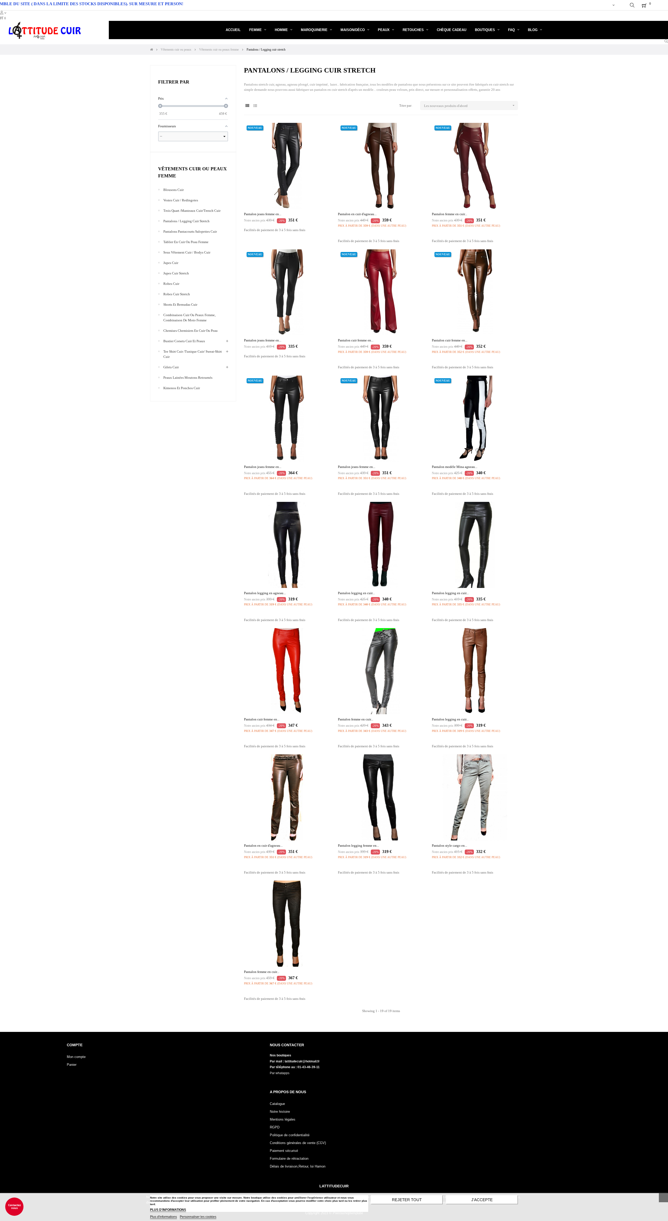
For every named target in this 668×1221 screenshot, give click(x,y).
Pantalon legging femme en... (358, 845)
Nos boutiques (281, 1055)
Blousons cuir (173, 190)
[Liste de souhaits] (320, 132)
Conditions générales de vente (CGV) (298, 1143)
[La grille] (247, 106)
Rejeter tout (407, 1200)
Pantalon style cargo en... (449, 845)
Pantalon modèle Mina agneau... (454, 467)
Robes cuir (171, 284)
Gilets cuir (171, 367)
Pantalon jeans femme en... (262, 214)
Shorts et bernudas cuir (180, 304)
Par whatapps (279, 1073)
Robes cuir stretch (176, 294)
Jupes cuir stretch (176, 273)
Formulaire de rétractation (289, 1158)
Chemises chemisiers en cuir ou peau (190, 331)
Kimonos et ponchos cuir (181, 388)
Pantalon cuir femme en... (355, 340)
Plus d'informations (163, 1217)
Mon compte (76, 1057)
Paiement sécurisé (284, 1151)
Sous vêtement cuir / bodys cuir (186, 252)
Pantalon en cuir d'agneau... (357, 214)
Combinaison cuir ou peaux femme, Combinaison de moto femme (189, 317)
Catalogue (277, 1104)
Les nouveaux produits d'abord (470, 105)
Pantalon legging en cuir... (356, 593)
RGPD (274, 1127)
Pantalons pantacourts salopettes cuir (190, 231)
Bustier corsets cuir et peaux (184, 341)
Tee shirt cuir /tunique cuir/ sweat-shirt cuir (192, 354)
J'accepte (482, 1200)
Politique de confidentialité (289, 1135)
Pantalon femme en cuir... (449, 214)
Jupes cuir (170, 263)
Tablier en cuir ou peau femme (185, 242)
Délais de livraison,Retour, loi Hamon (297, 1166)
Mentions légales (282, 1119)
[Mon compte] (613, 5)
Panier (71, 1065)
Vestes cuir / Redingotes (180, 200)
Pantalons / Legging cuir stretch (186, 221)
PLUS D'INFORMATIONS (168, 1210)
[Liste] (255, 106)
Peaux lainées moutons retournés (187, 378)
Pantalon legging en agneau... (265, 593)
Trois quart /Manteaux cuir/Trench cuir (191, 211)
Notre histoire (280, 1112)
